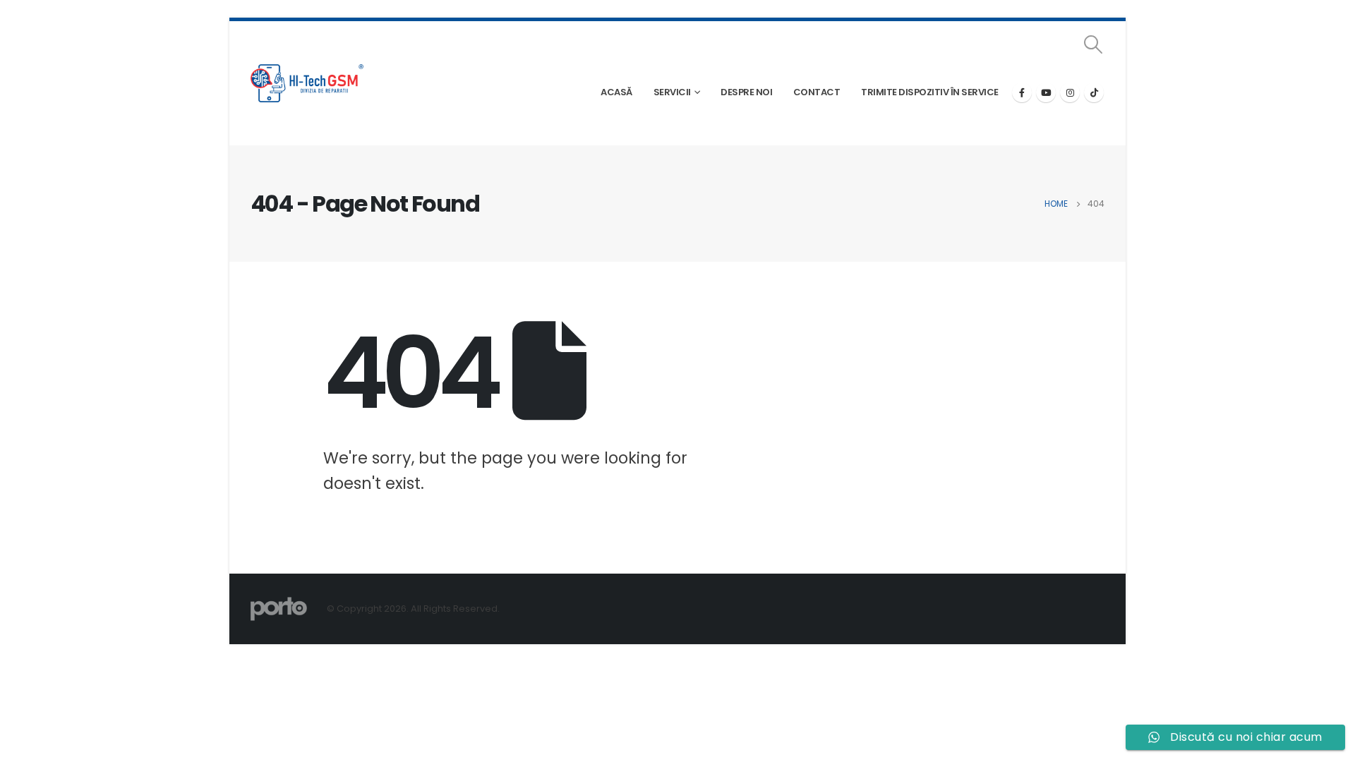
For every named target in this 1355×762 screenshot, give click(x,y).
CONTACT (817, 92)
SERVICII (672, 92)
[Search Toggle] (1093, 44)
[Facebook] (1022, 92)
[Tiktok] (1094, 92)
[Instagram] (1070, 92)
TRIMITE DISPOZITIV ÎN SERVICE (930, 92)
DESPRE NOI (746, 92)
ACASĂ (616, 92)
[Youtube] (1046, 92)
